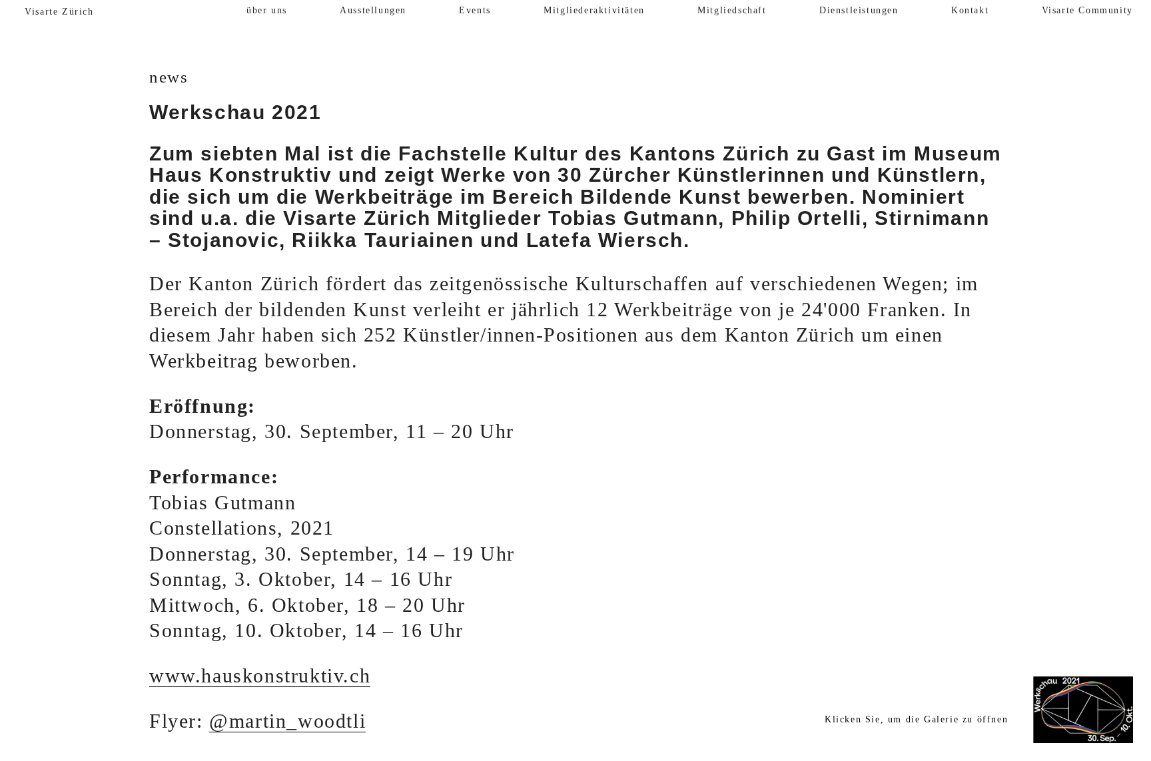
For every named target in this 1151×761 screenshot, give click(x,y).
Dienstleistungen (859, 10)
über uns (266, 10)
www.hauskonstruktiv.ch (259, 675)
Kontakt (969, 10)
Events (475, 10)
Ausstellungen (373, 10)
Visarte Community (1087, 10)
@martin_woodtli (287, 721)
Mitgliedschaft (731, 10)
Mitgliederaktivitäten (594, 10)
